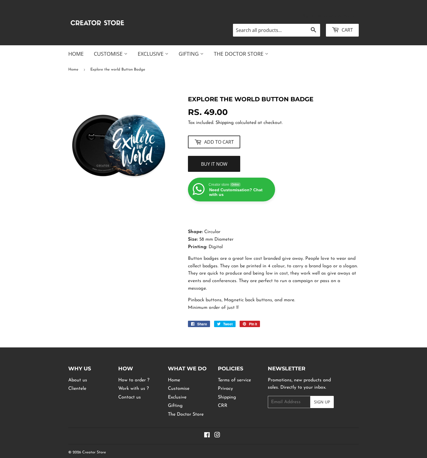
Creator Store (94, 452)
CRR (222, 405)
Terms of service (234, 380)
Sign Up (322, 402)
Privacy (225, 388)
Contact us (129, 397)
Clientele (77, 388)
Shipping (225, 122)
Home (76, 53)
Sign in (308, 16)
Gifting (189, 53)
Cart (346, 30)
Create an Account (341, 16)
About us (77, 380)
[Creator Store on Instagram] (217, 436)
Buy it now (214, 164)
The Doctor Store (239, 53)
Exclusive (151, 53)
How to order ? (133, 380)
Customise (109, 53)
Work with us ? (133, 388)
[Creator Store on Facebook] (207, 436)
